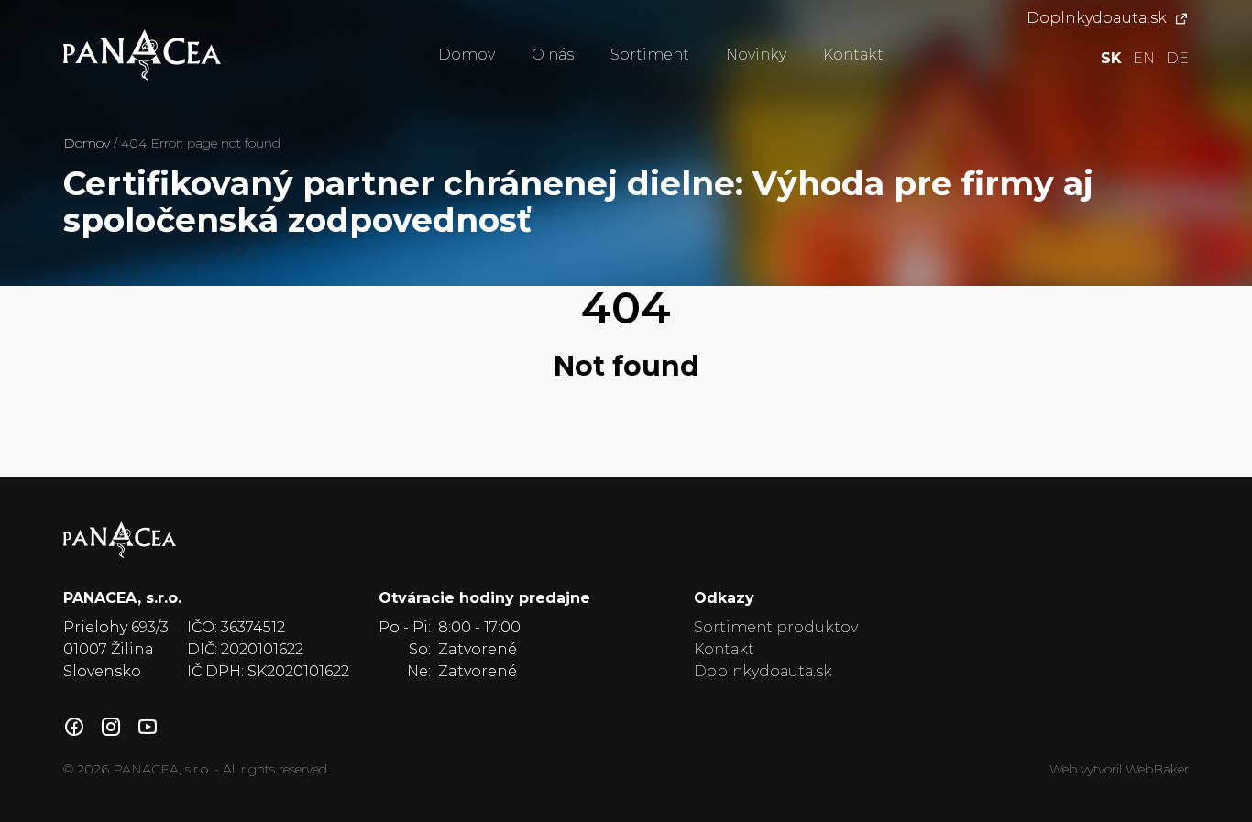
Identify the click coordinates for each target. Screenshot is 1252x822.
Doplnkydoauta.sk (1097, 18)
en (1144, 58)
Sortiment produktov (776, 627)
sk (1111, 58)
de (1177, 58)
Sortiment (649, 54)
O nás (553, 54)
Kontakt (853, 54)
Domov (466, 54)
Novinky (756, 54)
